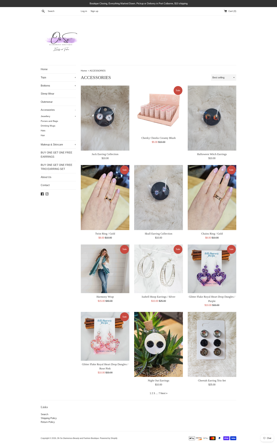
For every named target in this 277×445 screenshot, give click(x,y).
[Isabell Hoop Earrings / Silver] (158, 268)
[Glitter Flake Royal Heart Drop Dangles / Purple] (212, 268)
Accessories (58, 110)
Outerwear (47, 101)
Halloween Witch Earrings (212, 154)
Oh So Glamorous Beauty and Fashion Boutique (78, 438)
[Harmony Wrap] (105, 268)
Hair (43, 135)
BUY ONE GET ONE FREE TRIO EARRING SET (56, 167)
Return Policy (48, 422)
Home (44, 69)
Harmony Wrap (105, 296)
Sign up (94, 11)
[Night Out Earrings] (158, 344)
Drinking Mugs (48, 126)
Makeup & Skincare (58, 144)
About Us (46, 177)
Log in (84, 11)
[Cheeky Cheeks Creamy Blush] (158, 110)
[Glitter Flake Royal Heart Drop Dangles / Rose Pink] (105, 336)
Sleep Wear (47, 93)
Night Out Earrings (158, 380)
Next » (163, 393)
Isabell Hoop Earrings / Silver (158, 296)
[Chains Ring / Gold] (212, 197)
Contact (45, 185)
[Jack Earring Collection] (105, 118)
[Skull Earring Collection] (158, 197)
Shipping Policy (49, 418)
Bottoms (58, 85)
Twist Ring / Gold (105, 233)
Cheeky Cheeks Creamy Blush (158, 138)
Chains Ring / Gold (212, 233)
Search (44, 414)
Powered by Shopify (108, 438)
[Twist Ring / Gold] (105, 197)
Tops (58, 77)
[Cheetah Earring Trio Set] (212, 344)
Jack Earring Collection (105, 154)
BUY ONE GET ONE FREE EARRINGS (56, 154)
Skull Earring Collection (158, 233)
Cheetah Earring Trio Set (212, 380)
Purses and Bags (49, 121)
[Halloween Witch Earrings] (212, 118)
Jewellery (58, 116)
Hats (43, 130)
